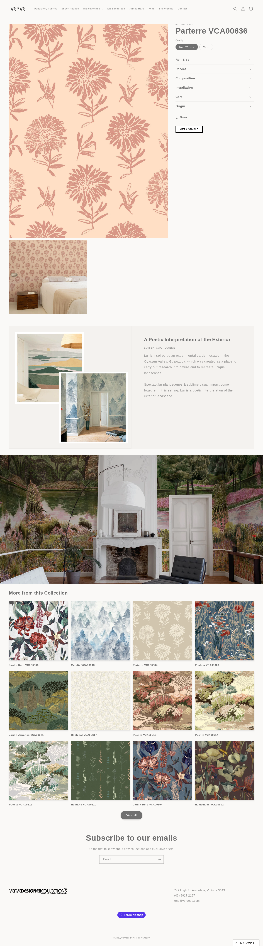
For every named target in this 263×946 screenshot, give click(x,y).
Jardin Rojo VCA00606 (23, 665)
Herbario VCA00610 (83, 804)
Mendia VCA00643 (83, 665)
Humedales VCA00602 (209, 804)
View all (131, 815)
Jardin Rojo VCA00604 (147, 804)
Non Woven (186, 47)
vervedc (125, 938)
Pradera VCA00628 (207, 665)
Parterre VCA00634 (145, 665)
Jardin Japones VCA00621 (26, 734)
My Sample (247, 943)
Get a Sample (189, 129)
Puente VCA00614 (206, 734)
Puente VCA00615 (144, 734)
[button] (93, 8)
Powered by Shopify (140, 938)
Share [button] (183, 117)
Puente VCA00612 (20, 804)
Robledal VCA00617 (84, 734)
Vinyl (206, 47)
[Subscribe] (160, 859)
